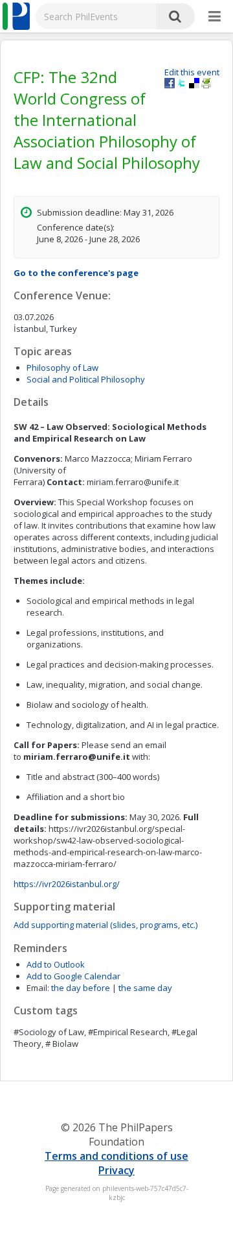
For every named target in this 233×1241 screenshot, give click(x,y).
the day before (80, 988)
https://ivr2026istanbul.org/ (67, 884)
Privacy (116, 1170)
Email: (38, 988)
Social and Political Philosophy (86, 379)
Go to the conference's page (76, 273)
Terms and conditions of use (116, 1156)
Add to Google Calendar (73, 976)
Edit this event (191, 72)
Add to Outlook (56, 964)
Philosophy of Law (62, 367)
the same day (145, 988)
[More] (214, 17)
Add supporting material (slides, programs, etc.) (105, 925)
